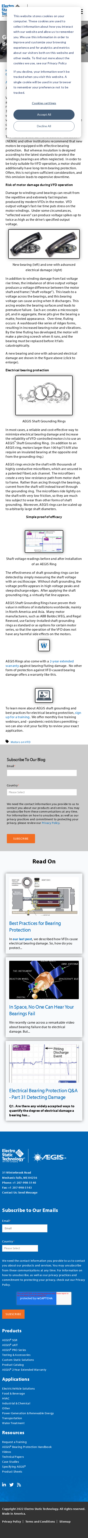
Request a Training (14, 1442)
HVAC (5, 1398)
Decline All (44, 126)
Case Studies (10, 1461)
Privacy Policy (50, 823)
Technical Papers (13, 1457)
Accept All (44, 114)
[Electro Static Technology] (39, 1154)
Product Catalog (13, 1365)
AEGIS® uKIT (10, 1345)
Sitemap (64, 1521)
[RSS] (19, 1485)
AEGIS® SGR (9, 1340)
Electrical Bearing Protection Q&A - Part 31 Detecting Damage (43, 1093)
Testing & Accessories (16, 1355)
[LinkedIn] (4, 1485)
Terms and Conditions (40, 1521)
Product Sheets (12, 1471)
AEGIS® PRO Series (14, 1350)
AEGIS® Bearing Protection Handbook (27, 1447)
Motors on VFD (20, 742)
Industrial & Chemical (16, 1403)
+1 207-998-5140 (24, 1182)
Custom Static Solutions (18, 1360)
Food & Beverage (13, 1393)
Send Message (27, 1192)
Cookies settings (44, 103)
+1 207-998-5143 (20, 1187)
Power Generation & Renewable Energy (28, 1413)
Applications (15, 1379)
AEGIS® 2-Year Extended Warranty (24, 1369)
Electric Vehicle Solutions (18, 1388)
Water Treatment (13, 1423)
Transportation (12, 1418)
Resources (13, 1432)
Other (6, 1408)
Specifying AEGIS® (14, 1466)
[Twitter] (11, 1485)
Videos (6, 1452)
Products (12, 1330)
